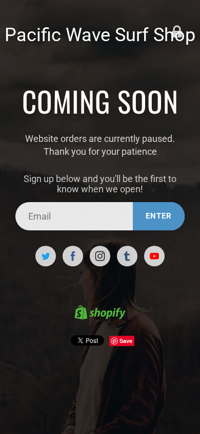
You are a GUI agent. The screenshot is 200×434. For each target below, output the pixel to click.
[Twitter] (45, 256)
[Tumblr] (127, 256)
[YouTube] (154, 256)
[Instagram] (100, 256)
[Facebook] (73, 256)
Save (125, 341)
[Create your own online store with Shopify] (100, 313)
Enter (159, 216)
